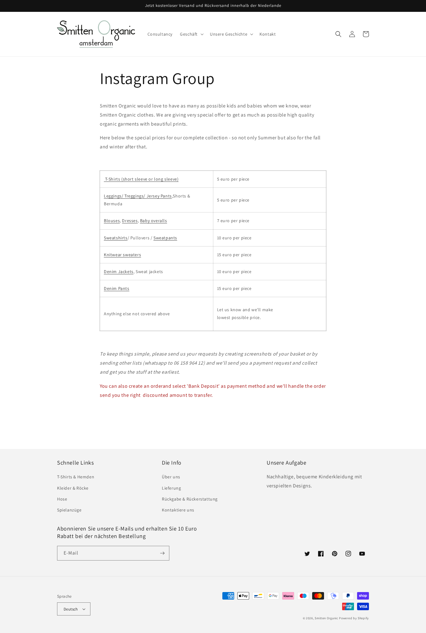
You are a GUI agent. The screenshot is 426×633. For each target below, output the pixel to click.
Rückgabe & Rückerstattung (190, 499)
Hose (62, 499)
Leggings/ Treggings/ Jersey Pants (138, 196)
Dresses (130, 220)
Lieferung (171, 488)
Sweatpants (165, 238)
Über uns (171, 477)
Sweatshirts (116, 238)
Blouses (112, 220)
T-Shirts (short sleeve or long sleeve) (141, 179)
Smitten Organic (326, 618)
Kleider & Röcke (73, 488)
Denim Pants (116, 288)
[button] (191, 34)
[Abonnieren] (162, 553)
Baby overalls (153, 220)
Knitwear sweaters (122, 254)
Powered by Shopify (354, 618)
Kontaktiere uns (178, 510)
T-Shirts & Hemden (75, 477)
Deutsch (71, 609)
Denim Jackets (118, 271)
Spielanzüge (69, 510)
